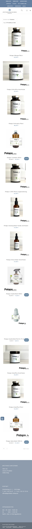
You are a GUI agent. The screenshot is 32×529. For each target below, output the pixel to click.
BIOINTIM (8, 3)
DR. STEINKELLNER (22, 3)
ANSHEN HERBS (23, 1)
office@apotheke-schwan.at (10, 493)
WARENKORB (18, 6)
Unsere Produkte (7, 471)
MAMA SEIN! (15, 1)
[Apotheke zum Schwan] (13, 10)
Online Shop (5, 472)
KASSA (24, 6)
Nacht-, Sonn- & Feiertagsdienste (11, 514)
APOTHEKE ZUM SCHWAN (10, 465)
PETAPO (14, 3)
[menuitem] (8, 1)
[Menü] (26, 10)
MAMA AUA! (8, 1)
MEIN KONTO (10, 6)
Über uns (5, 469)
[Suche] (21, 10)
